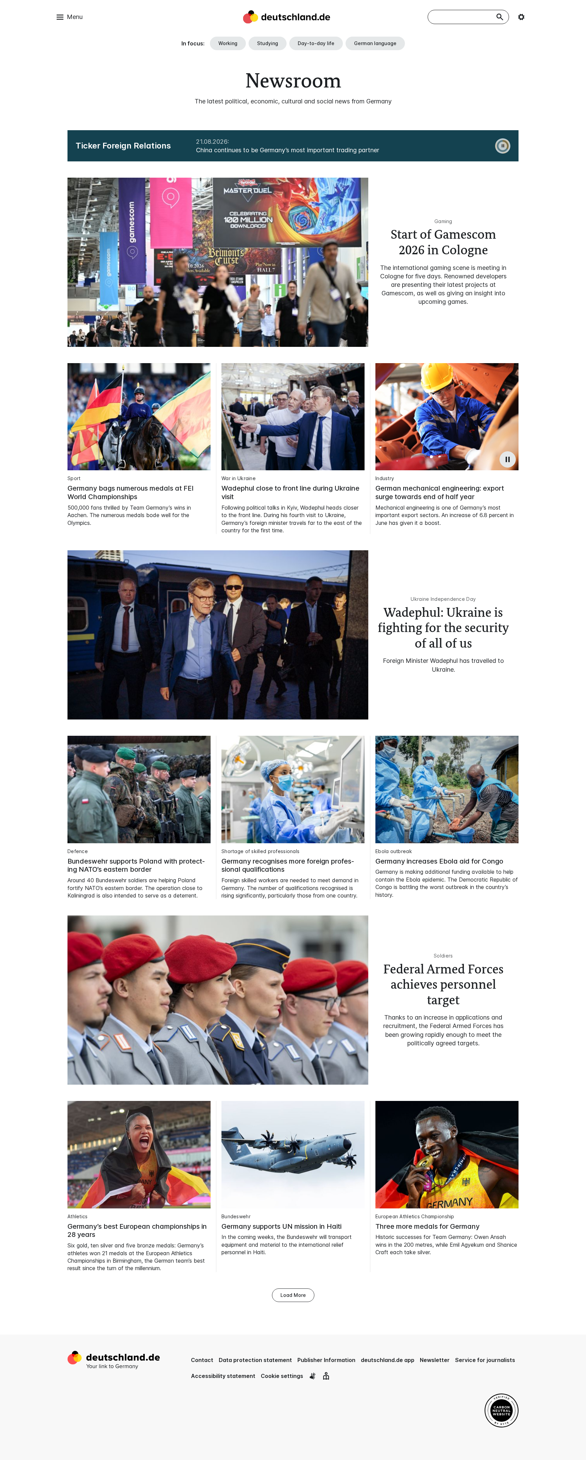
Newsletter (435, 1360)
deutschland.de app (387, 1360)
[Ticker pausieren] (503, 146)
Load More (293, 1295)
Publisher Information (326, 1360)
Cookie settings (282, 1376)
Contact (202, 1360)
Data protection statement (255, 1360)
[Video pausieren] (508, 459)
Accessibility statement (223, 1376)
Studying (267, 43)
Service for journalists (485, 1360)
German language (375, 43)
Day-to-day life (316, 43)
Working (227, 43)
